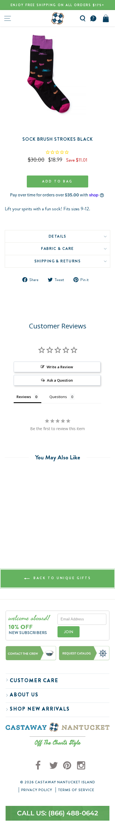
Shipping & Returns (57, 261)
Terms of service (76, 790)
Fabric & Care (57, 248)
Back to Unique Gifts (61, 578)
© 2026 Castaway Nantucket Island (57, 782)
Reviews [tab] (23, 396)
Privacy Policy (36, 790)
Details (57, 236)
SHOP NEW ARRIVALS (40, 709)
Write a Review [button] (60, 366)
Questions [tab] (58, 396)
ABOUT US (24, 694)
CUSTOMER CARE (34, 680)
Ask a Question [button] (60, 380)
